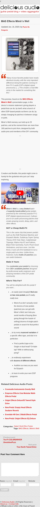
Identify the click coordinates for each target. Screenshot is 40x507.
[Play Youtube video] (20, 193)
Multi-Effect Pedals (26, 426)
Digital (16, 426)
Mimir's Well (34, 428)
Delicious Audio (8, 502)
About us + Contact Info (9, 504)
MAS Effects (23, 428)
